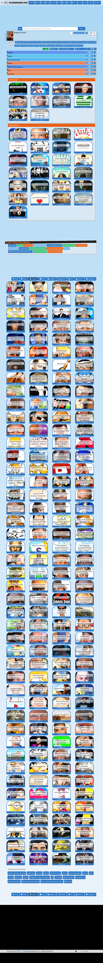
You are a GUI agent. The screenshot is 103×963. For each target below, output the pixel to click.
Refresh (55, 49)
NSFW (80, 279)
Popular (53, 2)
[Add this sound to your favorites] (94, 52)
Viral (48, 2)
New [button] (43, 279)
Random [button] (62, 279)
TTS (64, 2)
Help (81, 2)
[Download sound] (89, 52)
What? (9, 70)
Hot (43, 2)
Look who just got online (13, 60)
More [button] (85, 2)
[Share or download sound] (86, 52)
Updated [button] (52, 279)
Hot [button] (71, 279)
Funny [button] (25, 279)
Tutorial (46, 48)
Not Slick (9, 63)
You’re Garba (10, 74)
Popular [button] (34, 279)
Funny (38, 2)
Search (32, 2)
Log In (97, 2)
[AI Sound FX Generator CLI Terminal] (22, 951)
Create (75, 2)
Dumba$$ (9, 52)
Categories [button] (91, 279)
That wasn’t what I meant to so (15, 67)
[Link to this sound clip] (92, 52)
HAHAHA (9, 56)
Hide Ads (91, 2)
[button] (71, 33)
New (69, 2)
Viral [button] (16, 279)
